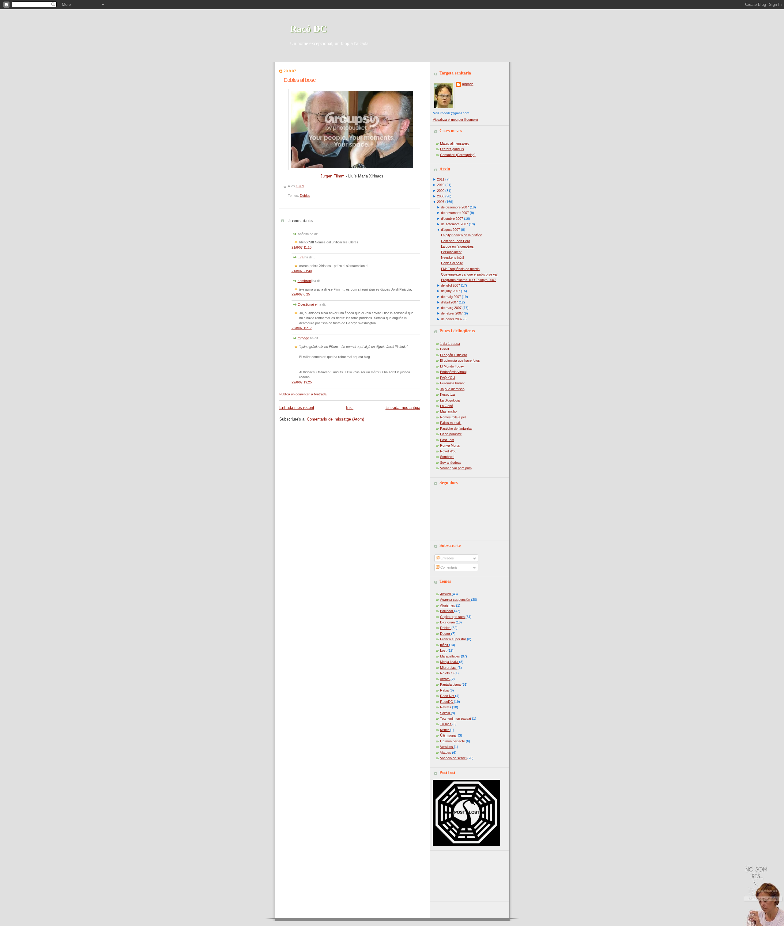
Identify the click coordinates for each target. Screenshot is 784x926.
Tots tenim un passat (456, 718)
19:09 (300, 186)
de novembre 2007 (455, 213)
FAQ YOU (447, 377)
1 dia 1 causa (450, 343)
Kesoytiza (447, 394)
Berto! (444, 349)
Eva (300, 257)
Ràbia (445, 690)
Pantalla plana (451, 684)
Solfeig (445, 713)
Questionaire (307, 304)
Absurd (446, 594)
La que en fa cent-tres (457, 246)
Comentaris (448, 567)
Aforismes (448, 605)
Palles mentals (451, 423)
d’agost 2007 (450, 229)
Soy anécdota (450, 462)
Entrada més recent (296, 407)
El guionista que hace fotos (460, 360)
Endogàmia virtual (453, 372)
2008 (440, 196)
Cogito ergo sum (453, 617)
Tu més (446, 724)
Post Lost (447, 440)
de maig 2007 (451, 297)
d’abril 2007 (449, 302)
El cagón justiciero (453, 355)
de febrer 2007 (452, 313)
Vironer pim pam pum (456, 468)
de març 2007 (451, 308)
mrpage (303, 338)
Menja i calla (449, 662)
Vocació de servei (453, 758)
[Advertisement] (460, 874)
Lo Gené (446, 406)
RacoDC (447, 701)
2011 (440, 179)
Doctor (445, 633)
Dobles (305, 195)
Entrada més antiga (403, 407)
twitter (445, 730)
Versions (447, 747)
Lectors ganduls (452, 149)
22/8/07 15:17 (302, 328)
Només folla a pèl (453, 417)
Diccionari (448, 622)
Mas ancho (448, 411)
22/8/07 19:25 (302, 382)
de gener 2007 (451, 319)
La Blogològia (450, 400)
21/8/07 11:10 (301, 247)
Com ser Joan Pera (455, 241)
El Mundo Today (452, 366)
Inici (349, 407)
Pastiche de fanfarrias (456, 428)
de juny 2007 (450, 291)
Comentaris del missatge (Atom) (335, 419)
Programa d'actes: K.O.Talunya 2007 (468, 280)
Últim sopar (449, 735)
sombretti (304, 281)
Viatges (446, 752)
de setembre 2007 (454, 224)
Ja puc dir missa (452, 389)
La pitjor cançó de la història (461, 235)
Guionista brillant (452, 383)
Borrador (447, 611)
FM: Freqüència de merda (460, 269)
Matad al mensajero (454, 143)
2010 (440, 185)
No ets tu (447, 673)
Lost (443, 650)
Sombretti (447, 457)
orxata (445, 679)
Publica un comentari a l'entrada (302, 394)
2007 (440, 202)
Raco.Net (447, 696)
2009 (440, 190)
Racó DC (308, 28)
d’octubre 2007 (452, 218)
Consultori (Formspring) (458, 155)
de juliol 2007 (450, 285)
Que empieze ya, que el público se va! (469, 274)
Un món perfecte (453, 741)
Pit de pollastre (451, 434)
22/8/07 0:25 (301, 294)
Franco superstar (453, 639)
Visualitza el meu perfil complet (455, 119)
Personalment (451, 252)
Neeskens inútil (452, 257)
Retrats (446, 707)
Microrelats (449, 667)
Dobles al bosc (299, 80)
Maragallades (450, 656)
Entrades (446, 558)
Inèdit (444, 645)
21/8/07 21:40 (302, 271)
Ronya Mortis (450, 445)
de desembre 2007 (455, 207)
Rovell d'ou (448, 451)
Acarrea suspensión (455, 599)
